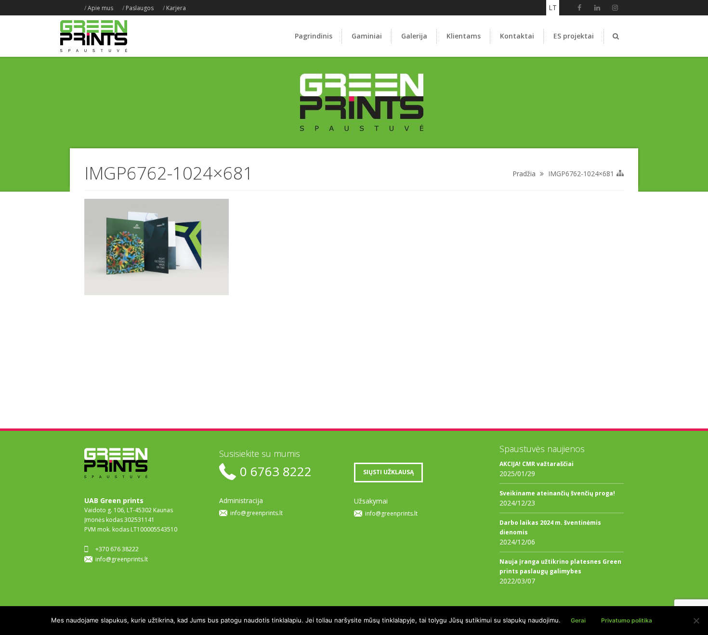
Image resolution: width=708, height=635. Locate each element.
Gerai (578, 620)
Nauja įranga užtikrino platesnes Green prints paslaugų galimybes (560, 566)
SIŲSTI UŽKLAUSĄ (388, 472)
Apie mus (100, 8)
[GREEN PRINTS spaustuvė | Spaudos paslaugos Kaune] (93, 51)
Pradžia (524, 173)
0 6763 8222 (276, 471)
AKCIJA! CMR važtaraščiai (536, 464)
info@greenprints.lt (121, 559)
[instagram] (615, 7)
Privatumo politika (626, 620)
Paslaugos (140, 8)
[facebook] (579, 7)
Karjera (176, 8)
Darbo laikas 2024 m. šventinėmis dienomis (550, 527)
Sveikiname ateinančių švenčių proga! (557, 493)
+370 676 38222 (117, 549)
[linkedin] (597, 7)
